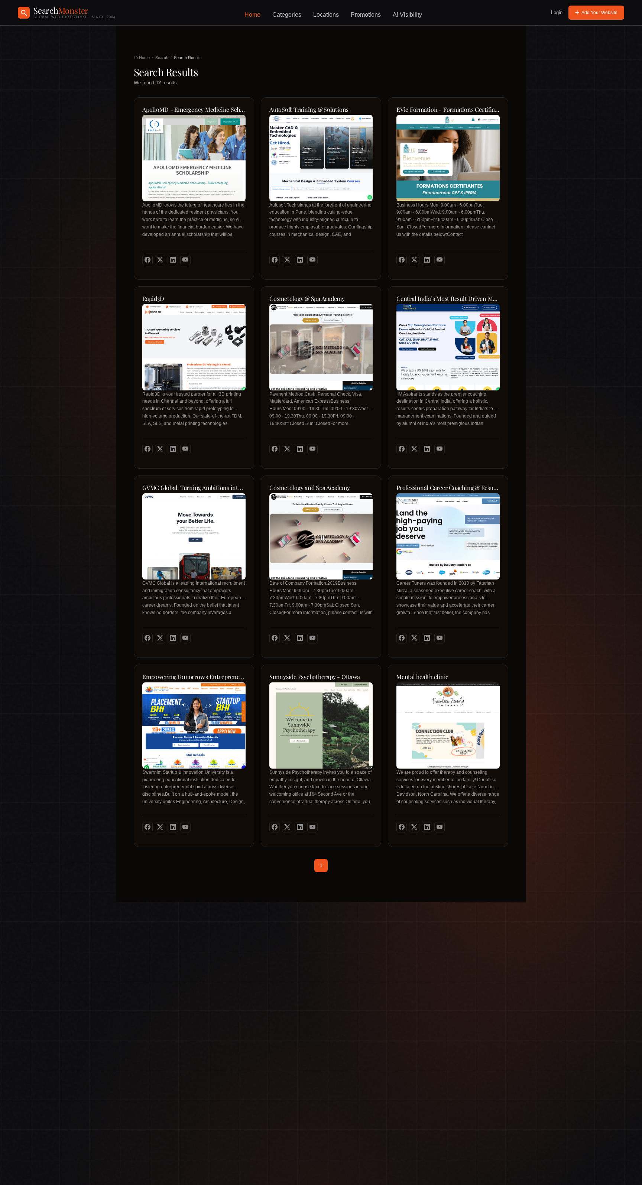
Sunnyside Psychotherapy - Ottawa (314, 677)
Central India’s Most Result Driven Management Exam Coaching (448, 298)
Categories (286, 15)
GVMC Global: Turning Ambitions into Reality (194, 487)
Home (252, 15)
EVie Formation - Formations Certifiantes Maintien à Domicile (448, 109)
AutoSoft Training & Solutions (308, 109)
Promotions (366, 15)
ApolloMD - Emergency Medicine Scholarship (194, 109)
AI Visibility (407, 15)
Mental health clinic (422, 677)
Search (161, 57)
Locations (326, 15)
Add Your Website (599, 12)
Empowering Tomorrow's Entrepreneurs (194, 677)
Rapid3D (153, 298)
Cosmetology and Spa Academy (309, 487)
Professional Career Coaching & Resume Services (448, 487)
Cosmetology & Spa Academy (307, 298)
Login (556, 12)
